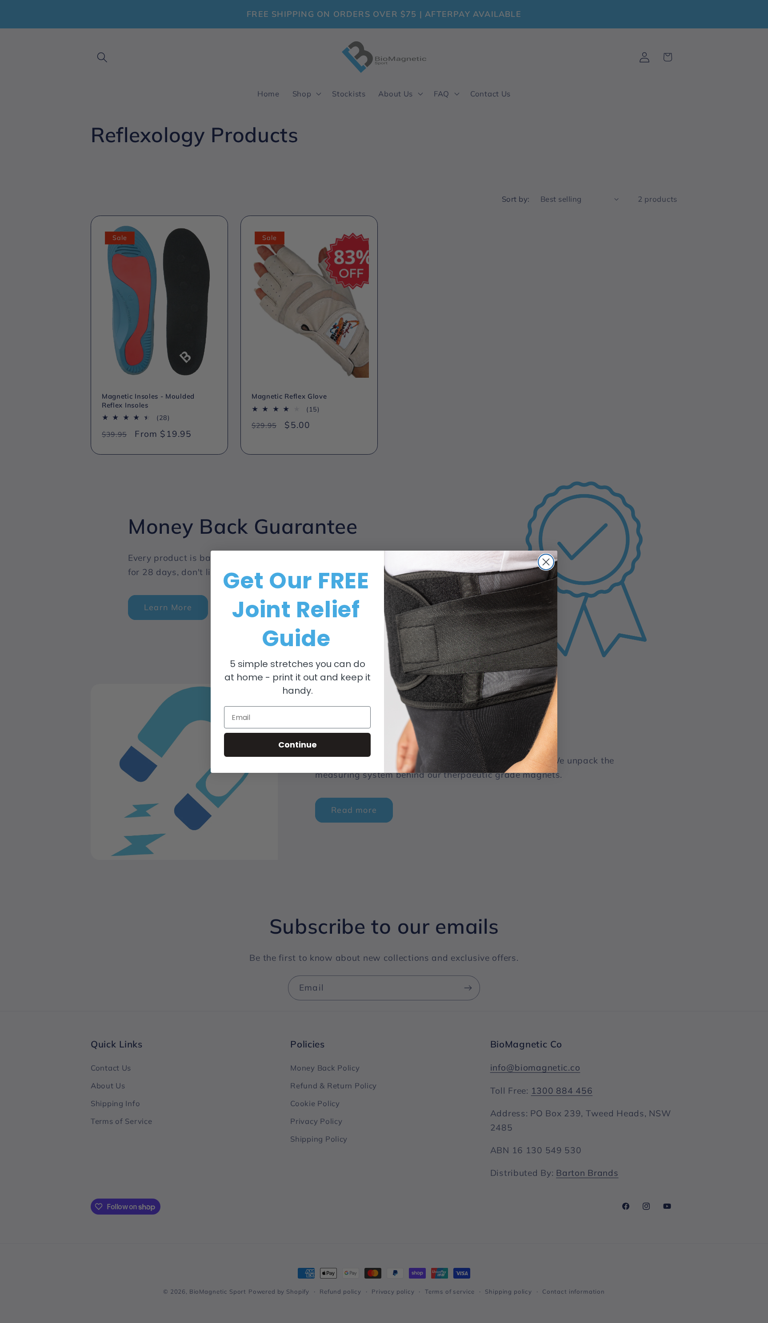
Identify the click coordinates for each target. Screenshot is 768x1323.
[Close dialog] (546, 562)
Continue (297, 744)
